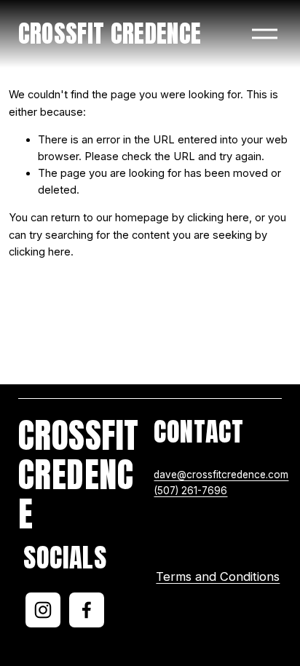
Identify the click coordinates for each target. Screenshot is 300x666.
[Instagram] (42, 609)
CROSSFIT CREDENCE (110, 33)
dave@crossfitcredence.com (221, 474)
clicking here (218, 217)
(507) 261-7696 (190, 490)
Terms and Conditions (218, 576)
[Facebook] (86, 609)
